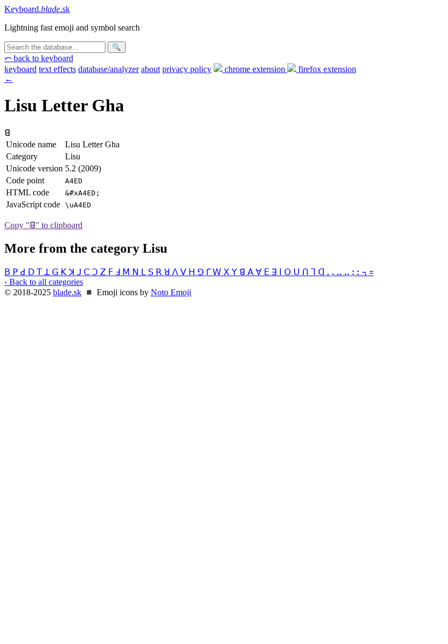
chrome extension (254, 69)
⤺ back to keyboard (38, 58)
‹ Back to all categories (43, 282)
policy (186, 69)
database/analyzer (108, 69)
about (150, 69)
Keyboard (37, 9)
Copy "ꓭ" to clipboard (43, 225)
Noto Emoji (171, 292)
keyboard (20, 69)
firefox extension (326, 69)
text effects (57, 69)
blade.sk (67, 292)
